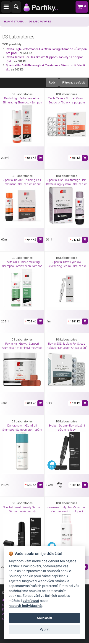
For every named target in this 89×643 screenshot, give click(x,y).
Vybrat (45, 629)
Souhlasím (44, 618)
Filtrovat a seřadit (73, 82)
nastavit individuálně (25, 606)
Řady (52, 82)
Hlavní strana (14, 21)
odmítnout (31, 600)
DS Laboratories (40, 21)
